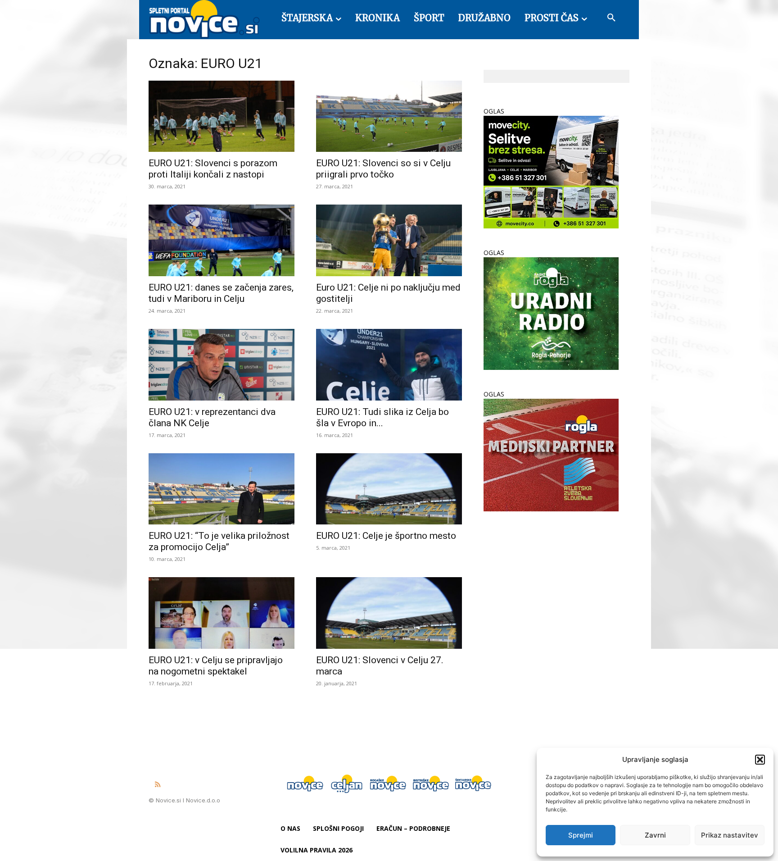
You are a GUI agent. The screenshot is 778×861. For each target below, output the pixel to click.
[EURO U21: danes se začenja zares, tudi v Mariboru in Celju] (221, 240)
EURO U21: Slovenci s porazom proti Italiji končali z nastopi (213, 169)
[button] (759, 759)
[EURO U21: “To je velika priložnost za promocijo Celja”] (221, 489)
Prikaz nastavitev (729, 835)
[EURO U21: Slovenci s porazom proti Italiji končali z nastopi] (221, 116)
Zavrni (655, 835)
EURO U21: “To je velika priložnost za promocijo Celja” (219, 541)
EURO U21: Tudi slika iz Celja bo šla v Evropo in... (382, 417)
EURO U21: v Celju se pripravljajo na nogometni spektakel (216, 666)
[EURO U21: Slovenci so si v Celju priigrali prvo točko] (389, 116)
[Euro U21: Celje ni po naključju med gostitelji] (389, 240)
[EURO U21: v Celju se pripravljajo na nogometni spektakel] (221, 613)
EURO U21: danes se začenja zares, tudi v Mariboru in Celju (221, 293)
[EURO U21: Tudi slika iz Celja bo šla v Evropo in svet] (389, 365)
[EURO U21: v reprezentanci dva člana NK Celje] (221, 365)
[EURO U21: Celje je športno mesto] (389, 489)
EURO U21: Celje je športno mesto (386, 535)
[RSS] (158, 785)
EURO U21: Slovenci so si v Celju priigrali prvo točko (383, 169)
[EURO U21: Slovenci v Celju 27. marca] (389, 613)
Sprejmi (580, 835)
